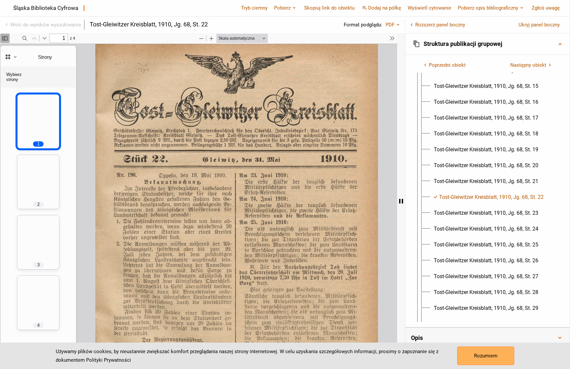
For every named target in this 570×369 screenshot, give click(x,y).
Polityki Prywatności (108, 360)
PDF (390, 25)
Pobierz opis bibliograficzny (488, 8)
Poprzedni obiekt (447, 65)
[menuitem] (486, 86)
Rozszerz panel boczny (440, 25)
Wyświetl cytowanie (429, 8)
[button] (487, 44)
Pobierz (282, 8)
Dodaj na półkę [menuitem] (384, 8)
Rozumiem (485, 356)
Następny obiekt (528, 65)
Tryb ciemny (254, 8)
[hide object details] (401, 201)
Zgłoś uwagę (546, 8)
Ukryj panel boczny (539, 25)
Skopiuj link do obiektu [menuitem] (329, 8)
